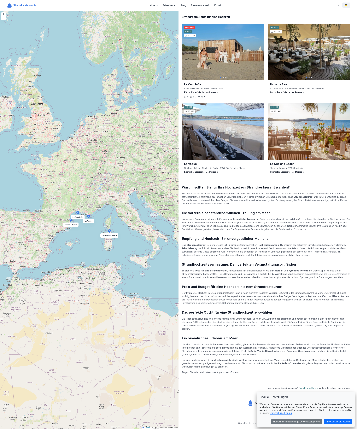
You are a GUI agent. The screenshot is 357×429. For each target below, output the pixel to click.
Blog (183, 5)
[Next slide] (260, 52)
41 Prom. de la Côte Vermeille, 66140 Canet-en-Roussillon (297, 88)
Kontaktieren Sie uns (308, 388)
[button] (77, 212)
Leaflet (147, 428)
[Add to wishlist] (260, 28)
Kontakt (218, 5)
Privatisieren (169, 5)
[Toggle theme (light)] (339, 5)
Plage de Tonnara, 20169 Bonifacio (286, 168)
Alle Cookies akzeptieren (338, 421)
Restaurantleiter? (200, 5)
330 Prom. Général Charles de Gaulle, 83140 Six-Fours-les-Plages (214, 168)
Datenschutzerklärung (281, 413)
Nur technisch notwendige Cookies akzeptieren (296, 421)
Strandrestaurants (25, 5)
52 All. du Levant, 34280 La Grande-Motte (203, 88)
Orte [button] (152, 5)
